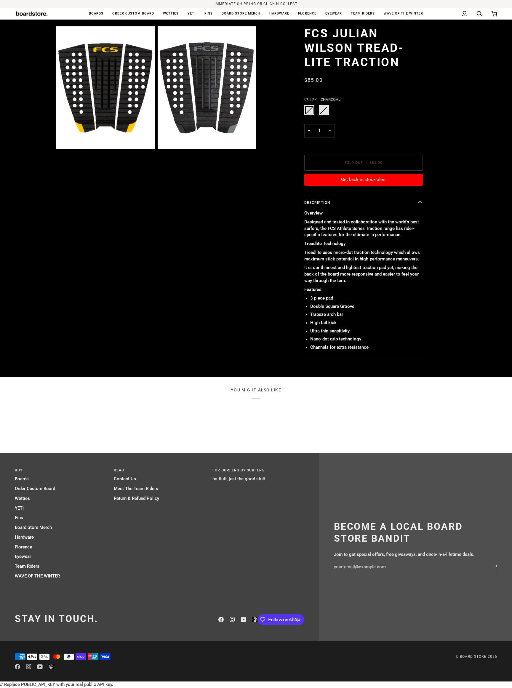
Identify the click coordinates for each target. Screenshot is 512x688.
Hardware (24, 537)
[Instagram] (232, 619)
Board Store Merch (33, 527)
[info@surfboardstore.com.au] (254, 619)
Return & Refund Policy (136, 498)
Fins (19, 517)
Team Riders (27, 566)
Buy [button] (19, 470)
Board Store (473, 657)
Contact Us (125, 478)
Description (317, 203)
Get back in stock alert (363, 179)
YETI (19, 508)
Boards (22, 478)
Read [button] (119, 470)
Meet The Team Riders (136, 488)
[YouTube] (243, 619)
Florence (23, 547)
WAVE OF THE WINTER (37, 576)
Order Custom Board (35, 488)
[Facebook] (221, 619)
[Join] (492, 566)
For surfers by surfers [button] (238, 470)
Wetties (22, 498)
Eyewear (23, 556)
